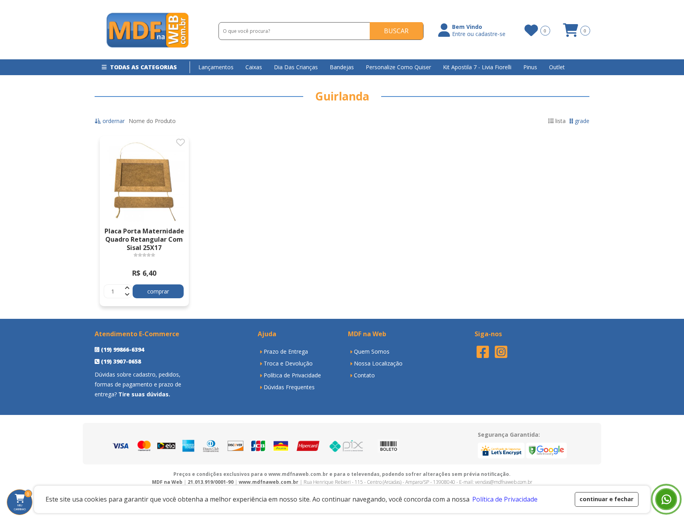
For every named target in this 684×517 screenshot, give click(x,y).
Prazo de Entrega (286, 351)
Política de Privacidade (292, 375)
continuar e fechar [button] (606, 499)
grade (581, 121)
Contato (364, 375)
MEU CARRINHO (23, 501)
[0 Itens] (570, 33)
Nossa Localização (378, 363)
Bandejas (342, 67)
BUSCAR (396, 31)
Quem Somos (372, 351)
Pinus (530, 67)
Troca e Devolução (288, 363)
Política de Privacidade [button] (505, 499)
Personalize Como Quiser (398, 67)
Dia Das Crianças (296, 67)
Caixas (253, 67)
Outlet (557, 67)
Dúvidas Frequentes (289, 387)
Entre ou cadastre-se (478, 34)
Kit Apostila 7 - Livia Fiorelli (477, 67)
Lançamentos (216, 67)
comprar (158, 291)
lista (560, 121)
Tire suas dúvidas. (144, 394)
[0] (530, 30)
